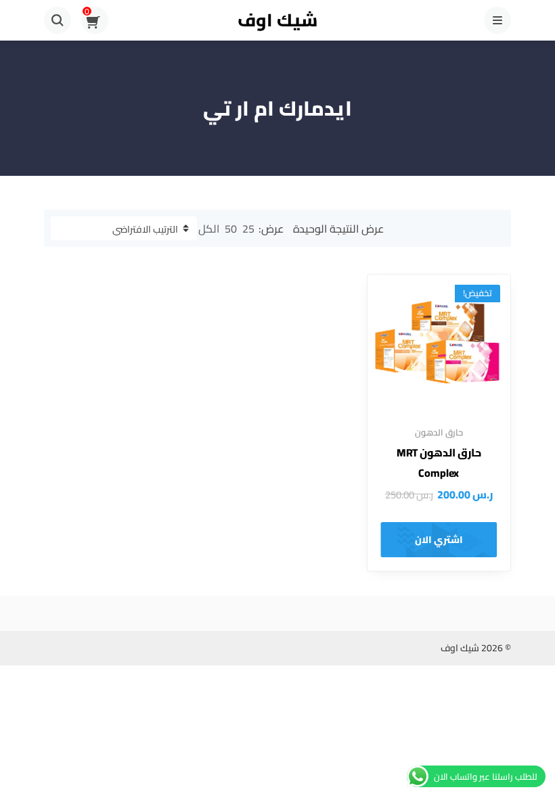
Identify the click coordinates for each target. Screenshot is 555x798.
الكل (208, 228)
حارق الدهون (439, 432)
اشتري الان (439, 539)
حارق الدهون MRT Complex (439, 462)
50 (231, 228)
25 (248, 228)
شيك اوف (277, 20)
